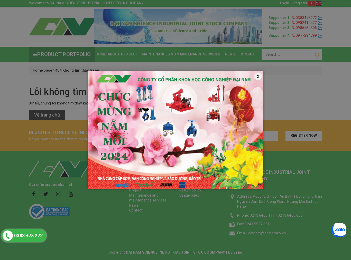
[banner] (175, 130)
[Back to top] (343, 178)
